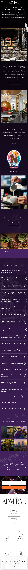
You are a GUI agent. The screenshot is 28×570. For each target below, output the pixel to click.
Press (20, 531)
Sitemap (20, 543)
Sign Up (14, 487)
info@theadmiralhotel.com (14, 516)
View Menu (14, 143)
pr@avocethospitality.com (14, 519)
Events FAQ (7, 538)
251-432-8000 (14, 513)
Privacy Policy (20, 540)
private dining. (20, 79)
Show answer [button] (25, 271)
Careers (20, 536)
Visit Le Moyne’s (14, 84)
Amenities (8, 531)
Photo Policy (20, 534)
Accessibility (20, 538)
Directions (8, 543)
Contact (8, 540)
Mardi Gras (7, 534)
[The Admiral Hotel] (14, 505)
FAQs (8, 536)
